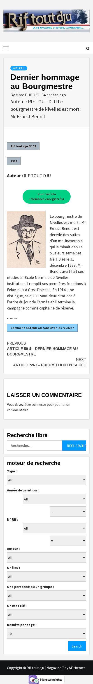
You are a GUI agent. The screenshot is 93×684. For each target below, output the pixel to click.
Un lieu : (13, 567)
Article (19, 68)
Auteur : (13, 548)
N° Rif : (12, 519)
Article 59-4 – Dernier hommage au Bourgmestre (42, 348)
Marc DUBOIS (27, 94)
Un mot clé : (16, 605)
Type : (12, 471)
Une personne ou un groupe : (30, 586)
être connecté (35, 404)
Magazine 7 (55, 667)
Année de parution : (22, 490)
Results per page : (21, 624)
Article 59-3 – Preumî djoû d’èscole (49, 362)
